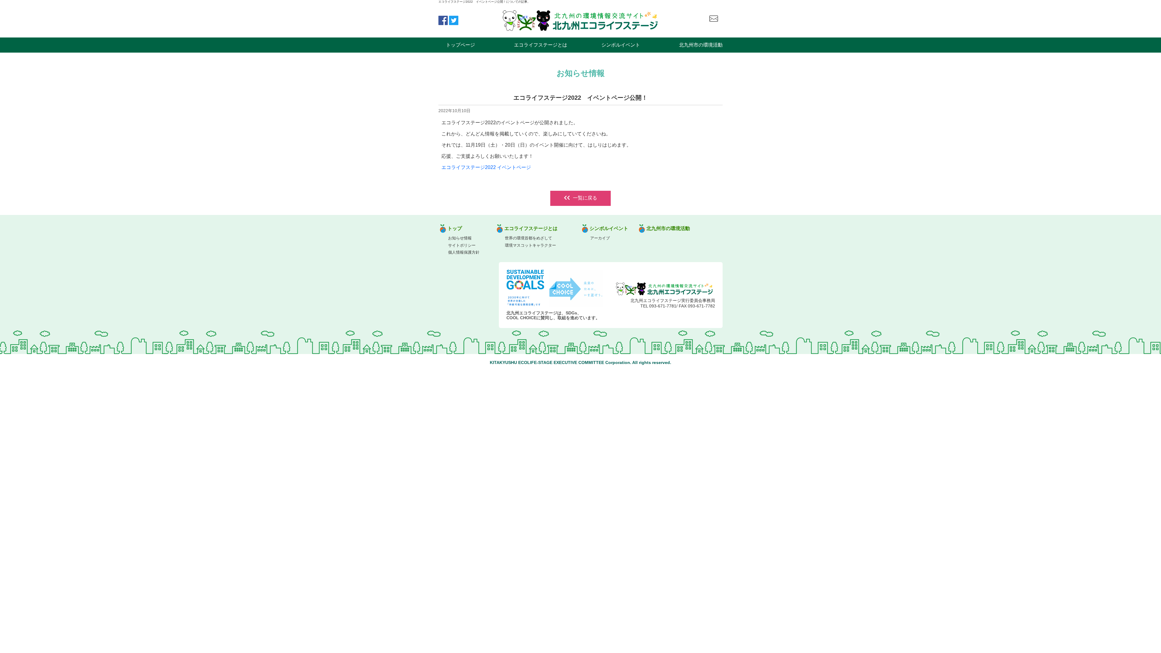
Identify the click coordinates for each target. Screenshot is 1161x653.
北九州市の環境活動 (701, 44)
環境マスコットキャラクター (530, 245)
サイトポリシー (462, 245)
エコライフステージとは (540, 44)
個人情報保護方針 (464, 252)
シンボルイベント (620, 44)
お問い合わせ (713, 19)
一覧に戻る (585, 197)
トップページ (460, 44)
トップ (454, 228)
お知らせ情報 (460, 238)
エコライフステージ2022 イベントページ (486, 167)
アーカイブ (600, 238)
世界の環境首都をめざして (528, 238)
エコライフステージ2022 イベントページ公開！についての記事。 (484, 1)
